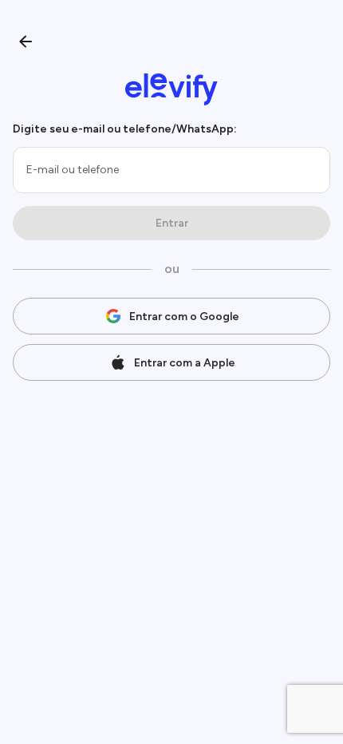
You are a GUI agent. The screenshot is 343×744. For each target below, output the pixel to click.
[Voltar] (25, 41)
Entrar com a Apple (184, 363)
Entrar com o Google (184, 316)
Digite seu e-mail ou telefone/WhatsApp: (125, 129)
